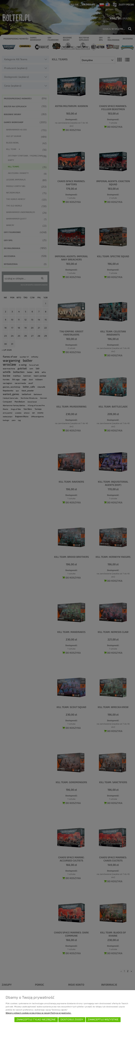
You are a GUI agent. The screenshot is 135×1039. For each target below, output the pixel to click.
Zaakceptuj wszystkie (103, 1019)
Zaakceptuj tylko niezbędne (36, 1019)
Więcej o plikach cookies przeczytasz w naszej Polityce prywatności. (38, 1013)
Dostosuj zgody (71, 1019)
